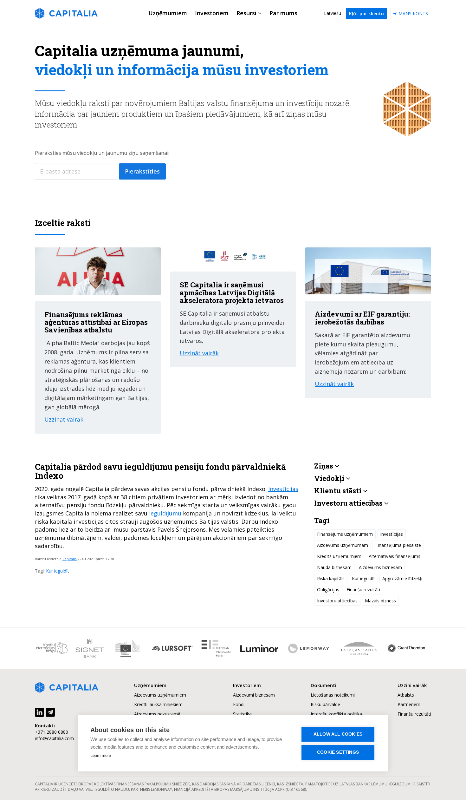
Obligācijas (328, 590)
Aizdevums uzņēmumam (342, 545)
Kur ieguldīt (57, 571)
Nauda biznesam (334, 567)
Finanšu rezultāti (363, 590)
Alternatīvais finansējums (394, 556)
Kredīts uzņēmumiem (339, 556)
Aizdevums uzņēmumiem (160, 695)
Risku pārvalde (325, 704)
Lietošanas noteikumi (333, 695)
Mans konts (412, 13)
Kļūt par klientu (366, 13)
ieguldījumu (165, 513)
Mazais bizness (380, 601)
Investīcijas (283, 489)
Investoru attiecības (337, 601)
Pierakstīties (142, 171)
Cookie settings (338, 752)
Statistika (242, 714)
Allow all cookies (338, 734)
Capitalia (69, 558)
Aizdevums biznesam (380, 567)
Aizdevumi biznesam (254, 695)
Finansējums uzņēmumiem (345, 534)
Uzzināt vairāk (63, 419)
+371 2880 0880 (51, 732)
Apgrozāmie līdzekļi (402, 578)
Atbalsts (406, 695)
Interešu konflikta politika (336, 714)
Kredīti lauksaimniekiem (158, 704)
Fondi (238, 704)
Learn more (100, 755)
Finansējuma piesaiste (398, 545)
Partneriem (409, 704)
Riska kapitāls (331, 578)
